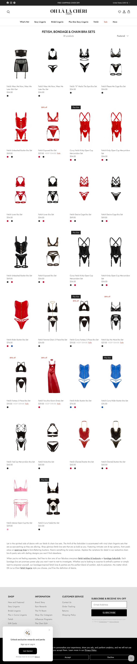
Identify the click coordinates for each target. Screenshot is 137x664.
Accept (68, 657)
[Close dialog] (116, 301)
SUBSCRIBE (42, 350)
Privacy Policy (90, 650)
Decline (110, 657)
